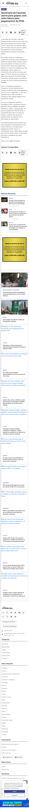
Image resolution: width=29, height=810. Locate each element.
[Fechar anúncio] (27, 799)
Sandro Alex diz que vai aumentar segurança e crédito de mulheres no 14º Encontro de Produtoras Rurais (14, 539)
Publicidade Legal (7, 720)
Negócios (4, 708)
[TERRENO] (14, 187)
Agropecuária (6, 647)
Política (4, 717)
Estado (4, 691)
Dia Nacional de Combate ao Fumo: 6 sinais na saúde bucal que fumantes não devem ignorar (17, 214)
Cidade (4, 650)
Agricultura (5, 644)
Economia (5, 677)
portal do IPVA (19, 108)
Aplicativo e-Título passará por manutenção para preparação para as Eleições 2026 (14, 347)
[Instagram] (7, 612)
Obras (3, 711)
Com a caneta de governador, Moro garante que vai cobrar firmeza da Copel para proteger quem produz (14, 566)
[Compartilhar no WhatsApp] (6, 32)
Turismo (4, 734)
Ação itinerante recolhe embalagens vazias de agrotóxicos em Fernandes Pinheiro (14, 294)
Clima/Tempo (6, 652)
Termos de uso (6, 753)
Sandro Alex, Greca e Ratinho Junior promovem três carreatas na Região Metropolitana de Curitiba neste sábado (14, 402)
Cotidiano (5, 668)
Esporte (4, 685)
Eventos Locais (6, 697)
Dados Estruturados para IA (10, 744)
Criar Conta (5, 769)
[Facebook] (3, 612)
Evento (4, 694)
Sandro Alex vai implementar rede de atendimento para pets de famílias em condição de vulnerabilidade (18, 227)
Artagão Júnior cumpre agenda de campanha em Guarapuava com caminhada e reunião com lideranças (14, 594)
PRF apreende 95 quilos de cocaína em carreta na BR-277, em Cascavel (13, 486)
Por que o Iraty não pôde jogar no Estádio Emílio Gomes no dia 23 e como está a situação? (13, 459)
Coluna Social (6, 655)
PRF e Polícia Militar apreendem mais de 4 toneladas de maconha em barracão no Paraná (14, 512)
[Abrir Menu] (3, 3)
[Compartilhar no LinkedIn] (15, 32)
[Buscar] (26, 3)
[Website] (15, 616)
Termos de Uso (15, 788)
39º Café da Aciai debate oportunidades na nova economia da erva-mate (14, 374)
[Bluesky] (15, 612)
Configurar (14, 795)
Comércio (5, 658)
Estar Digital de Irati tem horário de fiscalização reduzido (13, 320)
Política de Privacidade (9, 750)
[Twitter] (11, 612)
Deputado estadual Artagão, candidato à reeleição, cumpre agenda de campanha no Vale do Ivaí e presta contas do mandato (14, 431)
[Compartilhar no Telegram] (11, 32)
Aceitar (14, 791)
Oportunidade (6, 714)
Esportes (4, 688)
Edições (4, 747)
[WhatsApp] (3, 616)
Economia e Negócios (8, 679)
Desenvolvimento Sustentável (11, 674)
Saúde (3, 726)
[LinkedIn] (23, 612)
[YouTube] (19, 612)
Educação (5, 682)
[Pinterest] (7, 616)
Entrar (3, 766)
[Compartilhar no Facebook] (2, 32)
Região (4, 723)
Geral (4, 9)
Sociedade (5, 732)
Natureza (4, 705)
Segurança (5, 729)
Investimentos (6, 703)
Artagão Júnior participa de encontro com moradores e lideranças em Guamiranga (17, 202)
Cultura (4, 671)
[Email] (11, 616)
